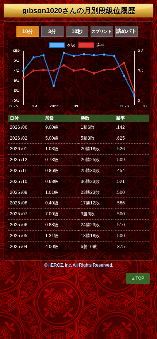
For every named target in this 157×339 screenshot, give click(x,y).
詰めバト (126, 31)
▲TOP (137, 278)
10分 (27, 31)
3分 (52, 31)
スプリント (102, 31)
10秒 (77, 31)
